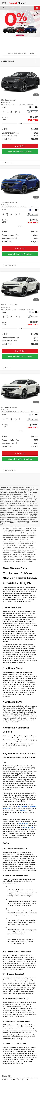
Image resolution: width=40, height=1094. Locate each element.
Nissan (17, 3)
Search (32, 53)
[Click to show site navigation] (37, 8)
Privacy (15, 1080)
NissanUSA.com (26, 1080)
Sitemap (20, 1080)
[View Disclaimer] (19, 112)
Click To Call (20, 146)
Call (4, 8)
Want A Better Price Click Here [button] (20, 151)
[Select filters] (33, 61)
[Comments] (28, 111)
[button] (38, 82)
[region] (20, 133)
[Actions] (37, 100)
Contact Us (9, 1080)
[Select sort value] (36, 61)
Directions (13, 8)
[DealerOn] (6, 1076)
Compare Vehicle (10, 163)
